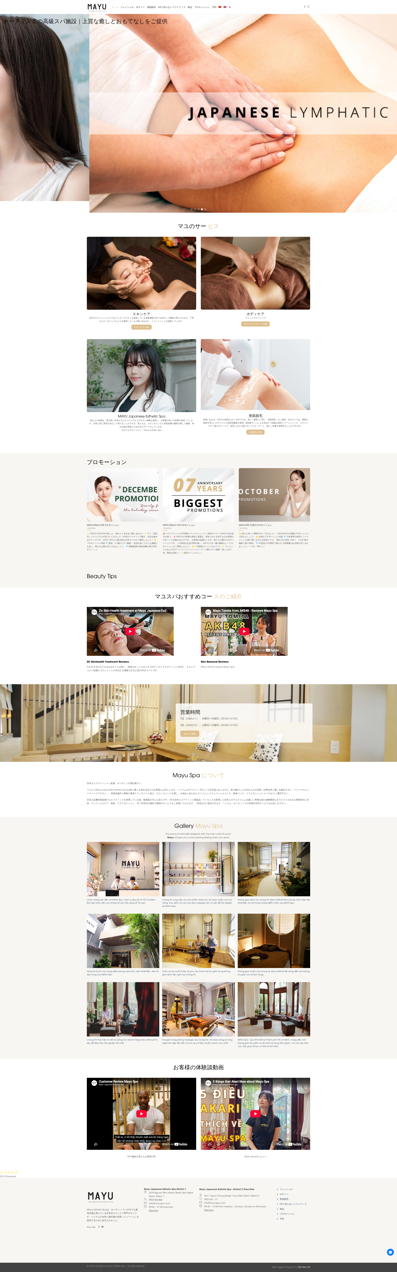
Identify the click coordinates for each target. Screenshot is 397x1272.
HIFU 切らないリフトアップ (171, 6)
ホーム (115, 6)
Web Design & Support (283, 1255)
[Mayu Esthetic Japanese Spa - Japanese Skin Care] (97, 7)
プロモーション (202, 6)
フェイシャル (127, 6)
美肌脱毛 (151, 6)
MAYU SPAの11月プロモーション (179, 513)
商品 (190, 6)
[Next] (385, 107)
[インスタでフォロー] (308, 7)
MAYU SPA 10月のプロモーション (255, 513)
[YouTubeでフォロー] (102, 1215)
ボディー (140, 6)
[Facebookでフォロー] (304, 7)
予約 (214, 6)
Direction (153, 1198)
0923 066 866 (156, 1188)
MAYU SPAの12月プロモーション (103, 513)
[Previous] (12, 107)
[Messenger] (390, 1252)
